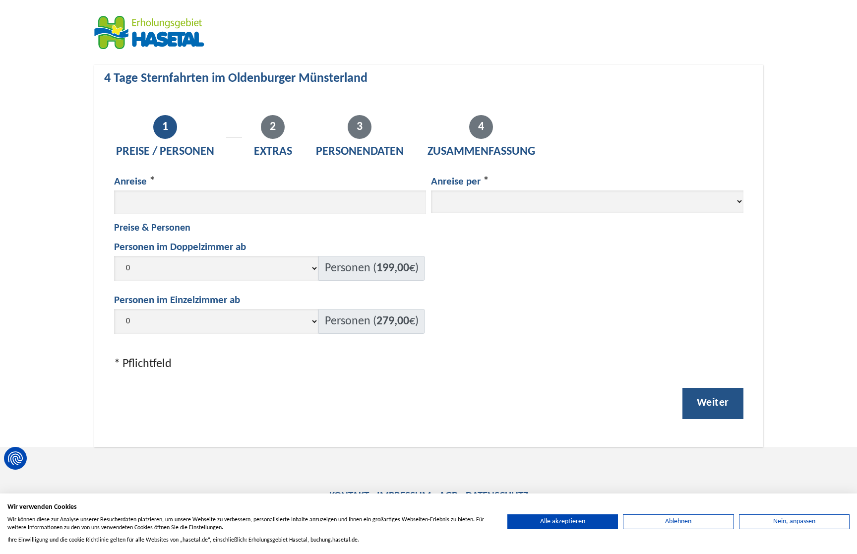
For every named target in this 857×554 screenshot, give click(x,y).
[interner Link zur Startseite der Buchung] (153, 32)
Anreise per (456, 182)
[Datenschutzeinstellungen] (15, 458)
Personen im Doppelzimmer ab (180, 247)
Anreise (130, 182)
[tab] (165, 138)
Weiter (713, 403)
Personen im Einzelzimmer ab (177, 300)
